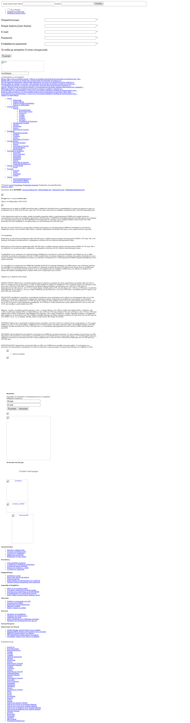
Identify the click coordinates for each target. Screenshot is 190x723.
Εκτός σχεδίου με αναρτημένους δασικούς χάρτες (23, 595)
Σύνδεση (4, 95)
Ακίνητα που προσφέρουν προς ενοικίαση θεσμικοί (24, 707)
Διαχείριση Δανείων (13, 675)
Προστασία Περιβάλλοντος (16, 721)
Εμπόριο (10, 712)
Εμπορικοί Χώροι (13, 648)
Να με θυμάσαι (15, 10)
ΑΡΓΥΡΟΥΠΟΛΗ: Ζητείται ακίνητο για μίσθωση (23, 635)
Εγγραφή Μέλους (13, 95)
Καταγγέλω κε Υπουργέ (15, 663)
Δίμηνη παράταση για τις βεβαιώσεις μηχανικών (23, 619)
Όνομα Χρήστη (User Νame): (16, 26)
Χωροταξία (10, 680)
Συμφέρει (10, 666)
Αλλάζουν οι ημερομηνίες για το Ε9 (18, 601)
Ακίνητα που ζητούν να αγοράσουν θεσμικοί (21, 704)
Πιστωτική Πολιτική (13, 711)
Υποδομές (10, 668)
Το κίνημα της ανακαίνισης (16, 553)
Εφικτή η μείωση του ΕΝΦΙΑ (16, 608)
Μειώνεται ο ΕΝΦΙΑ (13, 606)
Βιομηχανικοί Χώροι (13, 650)
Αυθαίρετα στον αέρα (14, 617)
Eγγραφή (6, 56)
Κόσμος (9, 662)
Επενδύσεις (18, 185)
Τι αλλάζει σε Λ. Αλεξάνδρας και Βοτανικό (20, 564)
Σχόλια (9, 699)
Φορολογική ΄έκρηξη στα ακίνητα (18, 577)
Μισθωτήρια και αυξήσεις (15, 555)
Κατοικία (10, 653)
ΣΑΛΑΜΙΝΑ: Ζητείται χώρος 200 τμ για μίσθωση (23, 636)
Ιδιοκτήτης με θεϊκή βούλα (15, 550)
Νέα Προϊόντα (11, 719)
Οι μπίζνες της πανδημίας (15, 569)
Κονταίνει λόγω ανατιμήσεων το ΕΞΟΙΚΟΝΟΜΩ (23, 592)
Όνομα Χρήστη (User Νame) (12, 4)
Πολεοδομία (11, 684)
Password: (6, 38)
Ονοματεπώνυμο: (10, 20)
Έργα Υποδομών (13, 681)
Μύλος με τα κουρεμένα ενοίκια (17, 588)
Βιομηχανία (11, 714)
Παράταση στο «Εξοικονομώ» (17, 616)
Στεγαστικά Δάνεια (13, 673)
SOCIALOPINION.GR (29, 190)
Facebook (4, 187)
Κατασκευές (11, 716)
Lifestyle (10, 658)
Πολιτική (10, 701)
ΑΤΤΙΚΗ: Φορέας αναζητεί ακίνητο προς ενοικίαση (24, 630)
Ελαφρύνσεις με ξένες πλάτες (16, 556)
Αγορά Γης (11, 647)
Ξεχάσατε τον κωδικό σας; (16, 11)
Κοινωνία (10, 698)
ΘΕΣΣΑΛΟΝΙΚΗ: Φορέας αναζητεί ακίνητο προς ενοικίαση (26, 631)
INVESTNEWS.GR (44, 190)
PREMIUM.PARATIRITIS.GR (74, 190)
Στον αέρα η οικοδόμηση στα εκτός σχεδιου (21, 590)
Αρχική (11, 185)
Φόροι (9, 691)
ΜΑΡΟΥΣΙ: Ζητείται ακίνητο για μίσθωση (20, 633)
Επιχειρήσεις (11, 660)
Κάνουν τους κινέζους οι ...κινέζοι (18, 568)
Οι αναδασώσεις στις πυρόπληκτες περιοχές (22, 593)
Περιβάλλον (11, 686)
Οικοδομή (10, 717)
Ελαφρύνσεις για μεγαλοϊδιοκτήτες (18, 604)
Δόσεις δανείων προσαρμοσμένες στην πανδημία (23, 580)
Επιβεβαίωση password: (14, 44)
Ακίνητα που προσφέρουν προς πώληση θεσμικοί (23, 709)
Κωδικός (58, 4)
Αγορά (9, 693)
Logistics (10, 655)
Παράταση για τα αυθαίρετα (16, 614)
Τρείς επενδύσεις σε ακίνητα (16, 563)
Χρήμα (9, 694)
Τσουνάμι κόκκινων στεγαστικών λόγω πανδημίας (23, 582)
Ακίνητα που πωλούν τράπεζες (17, 702)
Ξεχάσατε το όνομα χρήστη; (16, 13)
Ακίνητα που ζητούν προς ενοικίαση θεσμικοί (22, 706)
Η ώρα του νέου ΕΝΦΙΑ (15, 603)
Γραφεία (9, 652)
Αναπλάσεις (11, 683)
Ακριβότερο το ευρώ (14, 575)
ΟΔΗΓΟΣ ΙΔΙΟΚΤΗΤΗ (14, 657)
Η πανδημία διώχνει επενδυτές (17, 566)
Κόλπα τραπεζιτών (13, 579)
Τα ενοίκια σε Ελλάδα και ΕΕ (16, 551)
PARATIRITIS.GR (58, 190)
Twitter (10, 187)
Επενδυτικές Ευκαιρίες (30, 185)
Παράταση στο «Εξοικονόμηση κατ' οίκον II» (22, 620)
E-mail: (5, 32)
